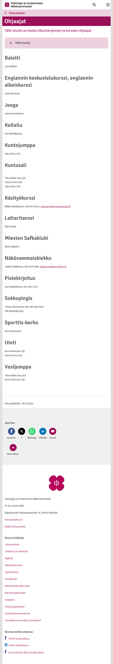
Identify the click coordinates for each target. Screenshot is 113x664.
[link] (47, 4)
